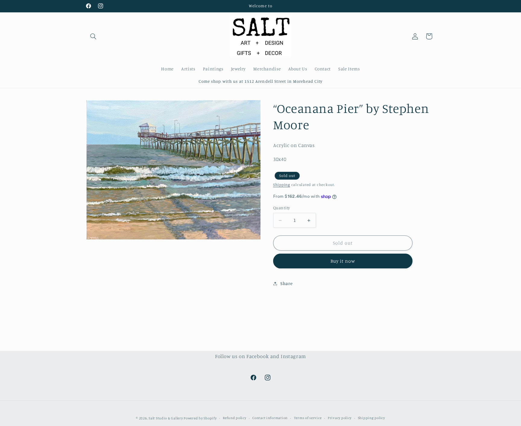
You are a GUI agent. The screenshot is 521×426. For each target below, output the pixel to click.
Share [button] (286, 283)
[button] (93, 36)
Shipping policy (371, 418)
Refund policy (234, 418)
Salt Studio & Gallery (166, 418)
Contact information (270, 418)
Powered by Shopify (200, 418)
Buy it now (342, 261)
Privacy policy (340, 418)
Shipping (281, 184)
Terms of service (308, 418)
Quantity (281, 208)
